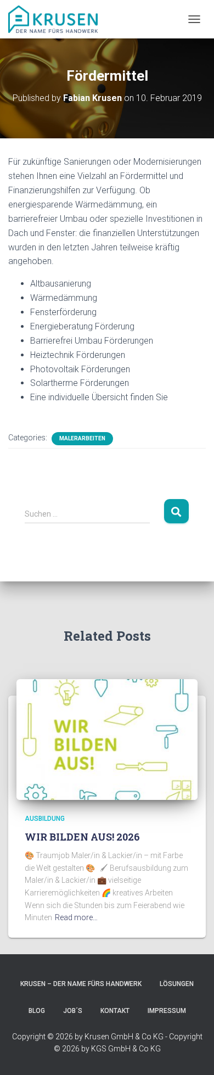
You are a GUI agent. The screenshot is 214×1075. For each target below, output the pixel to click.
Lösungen (177, 984)
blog (37, 1011)
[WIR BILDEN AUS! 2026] (107, 739)
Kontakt (114, 1011)
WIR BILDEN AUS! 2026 (82, 836)
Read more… (76, 917)
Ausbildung (45, 818)
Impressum (167, 1011)
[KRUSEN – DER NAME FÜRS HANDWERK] (57, 19)
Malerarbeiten (82, 438)
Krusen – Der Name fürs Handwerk (81, 984)
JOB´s (72, 1011)
